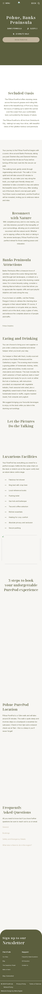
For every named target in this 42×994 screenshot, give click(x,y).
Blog (4, 961)
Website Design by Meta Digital (11, 991)
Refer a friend (6, 969)
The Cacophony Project (9, 965)
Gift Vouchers (25, 961)
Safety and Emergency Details (14, 839)
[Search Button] (39, 3)
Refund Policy (8, 987)
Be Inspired (10, 625)
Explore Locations (9, 660)
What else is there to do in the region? (17, 845)
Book (33, 3)
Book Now (9, 692)
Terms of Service (35, 984)
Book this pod (21, 40)
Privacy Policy (21, 984)
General (6, 827)
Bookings (6, 833)
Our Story (5, 956)
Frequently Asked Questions (30, 956)
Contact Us (25, 965)
